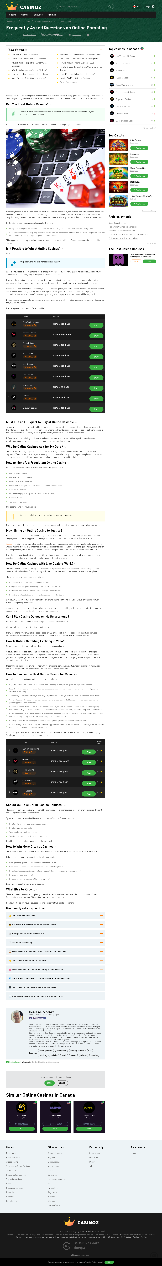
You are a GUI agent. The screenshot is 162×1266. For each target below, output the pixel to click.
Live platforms (54, 1205)
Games (25, 14)
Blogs (133, 1153)
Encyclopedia (11, 1201)
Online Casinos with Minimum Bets (123, 238)
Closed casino (12, 1161)
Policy (92, 1161)
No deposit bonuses (14, 1188)
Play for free (140, 148)
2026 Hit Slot (135, 182)
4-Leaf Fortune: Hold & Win (141, 196)
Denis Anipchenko (29, 35)
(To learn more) (97, 1262)
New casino (11, 1153)
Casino (12, 14)
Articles (52, 14)
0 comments (76, 35)
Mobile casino (53, 1166)
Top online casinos (14, 1179)
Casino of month (55, 1153)
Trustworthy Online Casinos (18, 1166)
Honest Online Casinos (16, 1175)
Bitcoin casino (54, 1161)
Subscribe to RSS (81, 1255)
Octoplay (133, 199)
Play (96, 325)
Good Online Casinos (117, 223)
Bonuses (38, 14)
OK (109, 1262)
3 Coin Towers (135, 140)
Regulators (52, 1192)
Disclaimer (93, 1157)
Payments (52, 1157)
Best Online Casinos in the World (123, 230)
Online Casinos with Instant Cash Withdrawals (128, 234)
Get (149, 261)
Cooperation (94, 1153)
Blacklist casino (13, 1157)
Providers (10, 1196)
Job (90, 1166)
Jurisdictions (53, 1188)
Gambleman (134, 154)
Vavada (9, 544)
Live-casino (53, 1170)
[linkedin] (30, 1018)
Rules (8, 1183)
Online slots (11, 1170)
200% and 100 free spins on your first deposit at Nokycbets (142, 256)
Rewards (10, 1192)
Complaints (52, 1175)
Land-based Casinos (56, 1179)
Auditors (51, 1196)
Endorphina (134, 143)
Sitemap (51, 1201)
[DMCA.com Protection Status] (79, 1248)
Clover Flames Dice (137, 168)
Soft (49, 1183)
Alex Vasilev (27, 1062)
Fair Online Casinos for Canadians (123, 226)
